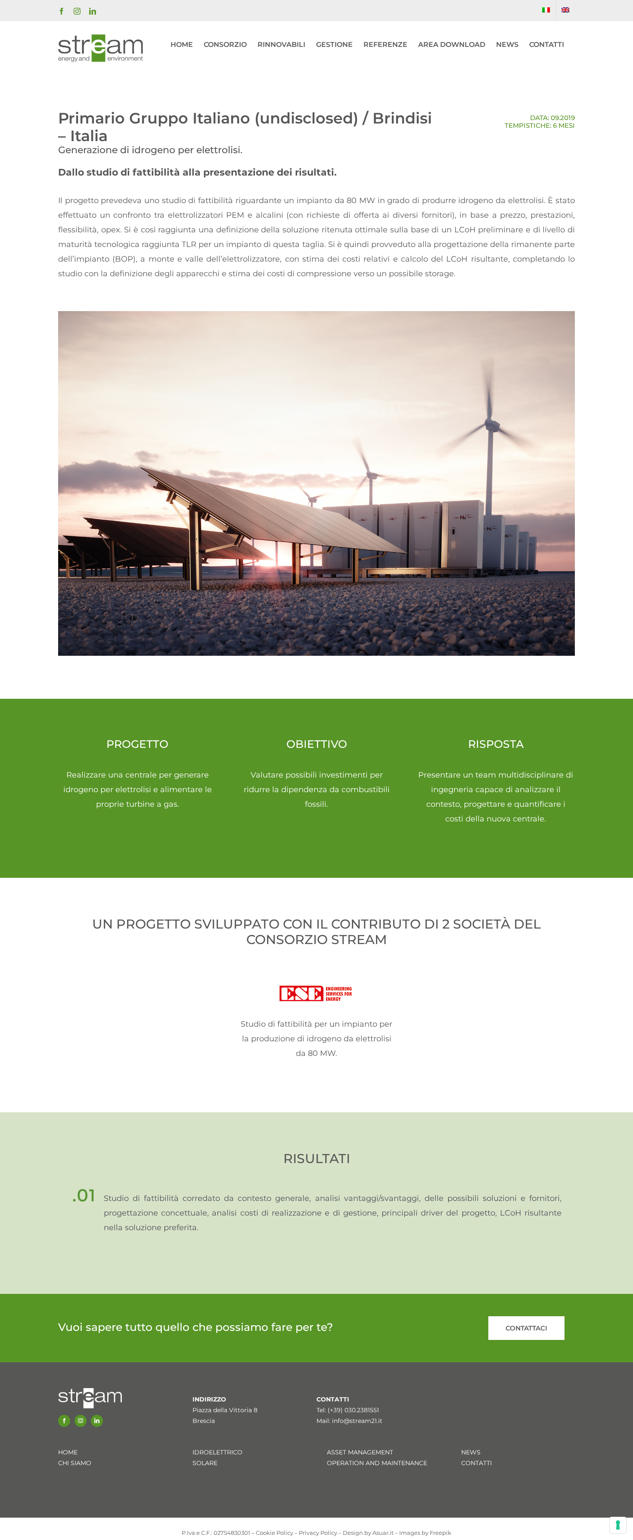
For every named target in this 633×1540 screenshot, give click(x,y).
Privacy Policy (318, 1532)
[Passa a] (546, 10)
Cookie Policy (274, 1532)
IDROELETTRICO (217, 1452)
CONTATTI (476, 1463)
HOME (68, 1452)
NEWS (471, 1452)
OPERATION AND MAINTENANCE (377, 1463)
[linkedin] (97, 1421)
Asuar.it (383, 1532)
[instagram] (80, 1421)
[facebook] (64, 1421)
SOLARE (204, 1463)
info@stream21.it (357, 1421)
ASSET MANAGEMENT (360, 1452)
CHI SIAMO (74, 1463)
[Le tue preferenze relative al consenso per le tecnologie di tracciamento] (618, 1525)
